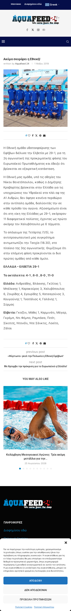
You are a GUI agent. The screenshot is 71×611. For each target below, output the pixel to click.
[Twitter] (33, 30)
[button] (66, 542)
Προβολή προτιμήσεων (35, 599)
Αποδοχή (35, 580)
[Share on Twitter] (36, 135)
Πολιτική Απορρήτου (44, 607)
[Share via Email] (44, 135)
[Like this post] (29, 135)
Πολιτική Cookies (23, 607)
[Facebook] (27, 30)
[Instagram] (38, 30)
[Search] (67, 42)
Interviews (16, 4)
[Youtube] (44, 30)
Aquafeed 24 (22, 63)
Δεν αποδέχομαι (35, 590)
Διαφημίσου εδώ (33, 4)
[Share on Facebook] (32, 135)
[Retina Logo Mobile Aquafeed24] (28, 504)
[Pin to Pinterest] (40, 135)
